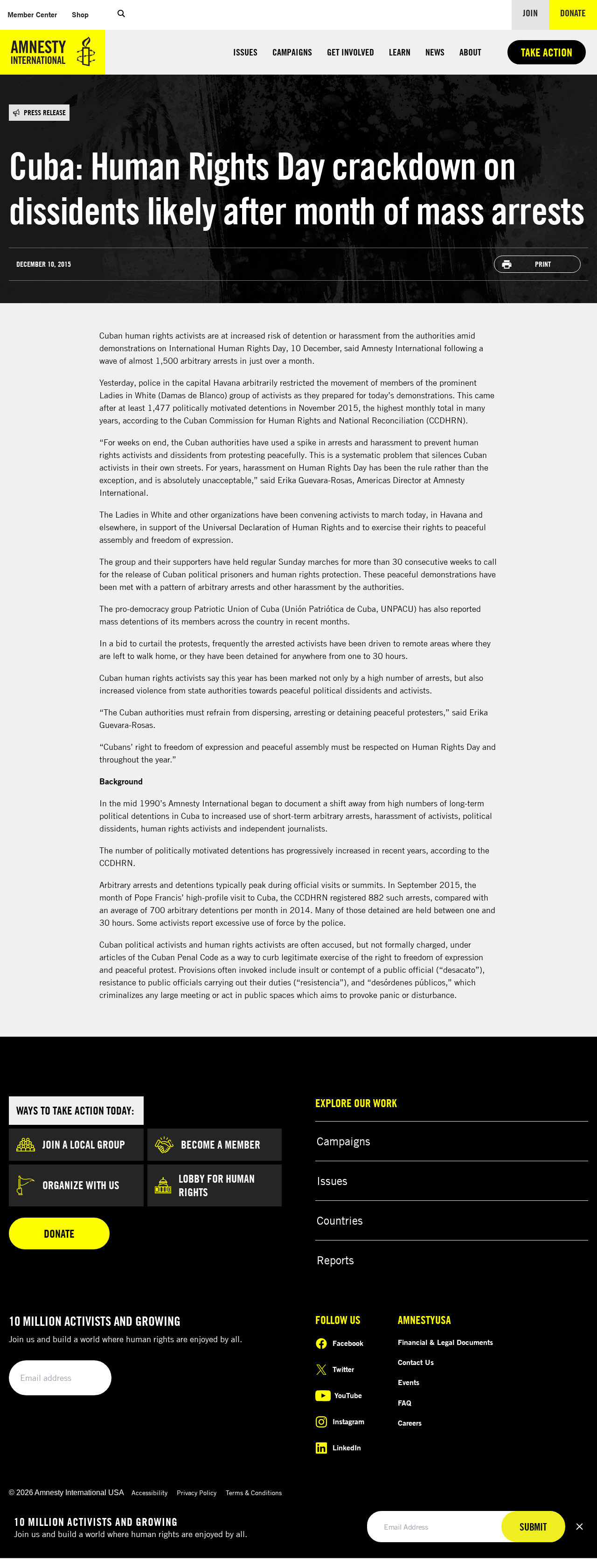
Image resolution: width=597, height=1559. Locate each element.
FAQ (404, 1402)
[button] (121, 15)
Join (530, 13)
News (434, 52)
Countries (340, 1220)
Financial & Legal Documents (445, 1342)
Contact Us (416, 1362)
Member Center (35, 14)
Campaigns (292, 52)
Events (408, 1382)
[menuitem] (32, 15)
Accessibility (149, 1493)
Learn (399, 52)
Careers (410, 1422)
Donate (578, 13)
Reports (335, 1260)
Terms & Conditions (254, 1493)
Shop (84, 14)
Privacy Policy (196, 1493)
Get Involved (350, 52)
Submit (88, 1378)
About (470, 52)
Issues (245, 52)
